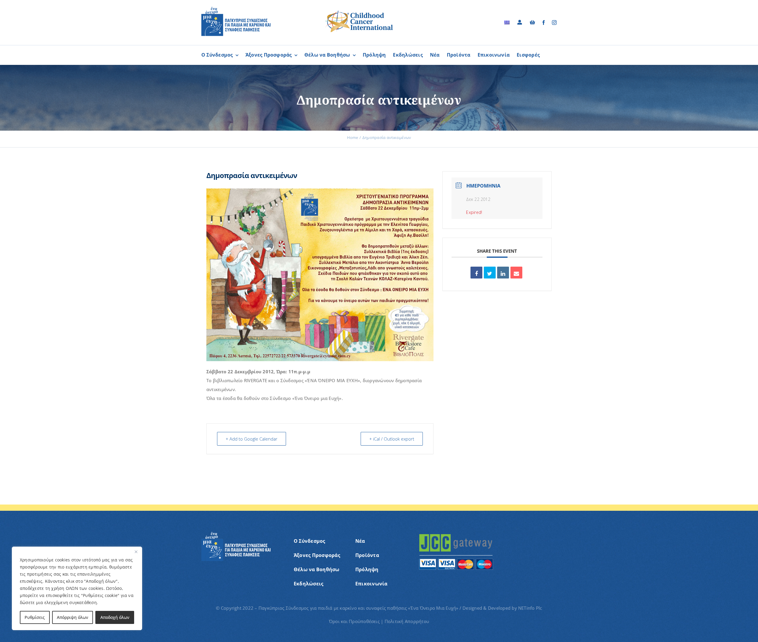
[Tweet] (490, 272)
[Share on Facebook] (476, 272)
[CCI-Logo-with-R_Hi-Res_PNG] (359, 11)
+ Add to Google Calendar (251, 439)
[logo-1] (236, 9)
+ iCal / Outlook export (391, 439)
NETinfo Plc (530, 608)
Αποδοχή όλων (114, 617)
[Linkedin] (503, 272)
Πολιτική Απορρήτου (407, 621)
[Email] (516, 272)
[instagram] (554, 22)
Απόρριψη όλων (72, 617)
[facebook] (543, 22)
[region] (77, 588)
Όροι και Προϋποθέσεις (354, 621)
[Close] (135, 551)
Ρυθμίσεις (35, 617)
